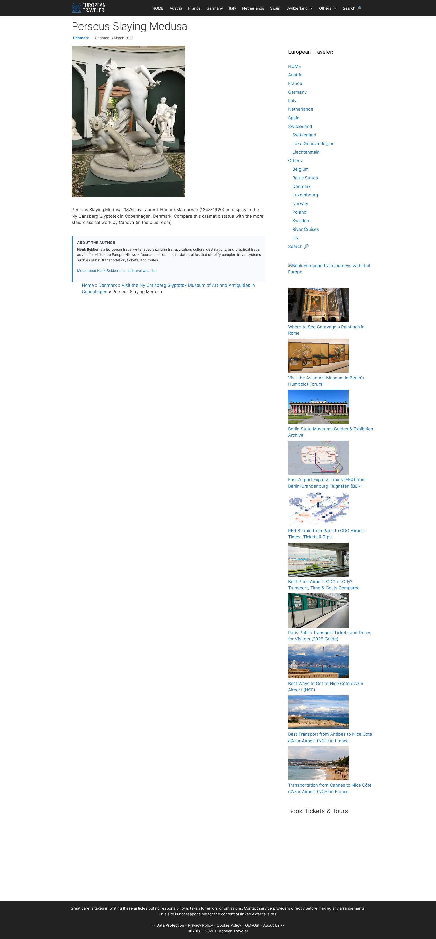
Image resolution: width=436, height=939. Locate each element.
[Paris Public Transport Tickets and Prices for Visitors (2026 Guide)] (318, 611)
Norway (300, 203)
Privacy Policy (200, 925)
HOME (158, 8)
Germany (215, 8)
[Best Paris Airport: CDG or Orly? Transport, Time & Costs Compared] (318, 561)
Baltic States (305, 177)
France (194, 8)
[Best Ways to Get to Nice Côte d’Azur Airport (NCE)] (318, 662)
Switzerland (297, 8)
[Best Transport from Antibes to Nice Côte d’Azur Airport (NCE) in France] (318, 713)
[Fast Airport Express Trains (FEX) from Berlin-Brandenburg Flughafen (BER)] (318, 459)
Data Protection (170, 925)
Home (88, 285)
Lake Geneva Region (313, 143)
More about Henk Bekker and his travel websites (117, 270)
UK (295, 237)
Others (325, 8)
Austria (176, 8)
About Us (271, 925)
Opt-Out (252, 925)
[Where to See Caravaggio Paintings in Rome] (318, 306)
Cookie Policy (229, 925)
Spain (275, 8)
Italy (232, 8)
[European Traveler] (89, 7)
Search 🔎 (352, 8)
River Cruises (305, 229)
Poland (299, 212)
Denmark (81, 38)
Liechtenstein (306, 152)
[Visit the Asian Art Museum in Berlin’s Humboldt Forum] (318, 357)
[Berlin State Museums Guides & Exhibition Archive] (318, 408)
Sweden (300, 220)
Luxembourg (305, 194)
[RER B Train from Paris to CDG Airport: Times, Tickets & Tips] (318, 510)
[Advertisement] (213, 865)
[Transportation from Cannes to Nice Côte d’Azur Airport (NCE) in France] (318, 764)
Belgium (300, 169)
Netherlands (253, 8)
